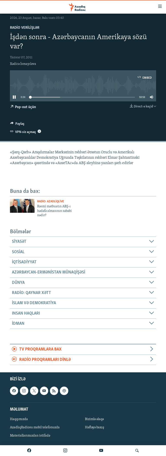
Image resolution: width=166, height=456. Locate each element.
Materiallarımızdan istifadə (30, 435)
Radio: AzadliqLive (50, 201)
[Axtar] (137, 450)
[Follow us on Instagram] (24, 391)
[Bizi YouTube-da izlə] (101, 450)
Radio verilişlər (24, 28)
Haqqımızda (19, 419)
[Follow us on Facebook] (14, 391)
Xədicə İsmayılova (23, 64)
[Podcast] (64, 391)
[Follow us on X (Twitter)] (34, 391)
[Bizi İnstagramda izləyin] (65, 450)
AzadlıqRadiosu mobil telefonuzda (35, 427)
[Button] (17, 125)
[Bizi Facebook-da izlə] (29, 450)
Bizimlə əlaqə (94, 419)
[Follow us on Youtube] (44, 391)
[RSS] (54, 391)
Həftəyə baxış (94, 427)
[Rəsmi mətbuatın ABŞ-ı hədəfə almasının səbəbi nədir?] (22, 206)
